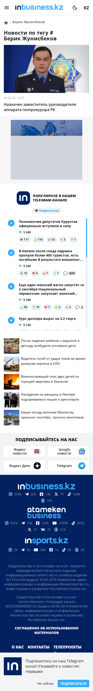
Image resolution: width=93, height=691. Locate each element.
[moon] (75, 7)
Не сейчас (45, 683)
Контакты (39, 647)
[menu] (6, 7)
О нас (18, 647)
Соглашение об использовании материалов (46, 630)
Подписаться (73, 683)
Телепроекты (67, 647)
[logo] (40, 7)
